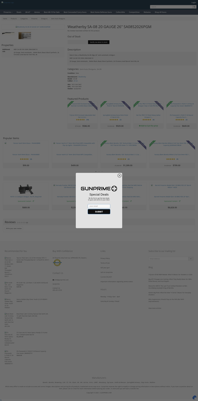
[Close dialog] (119, 175)
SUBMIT (99, 211)
